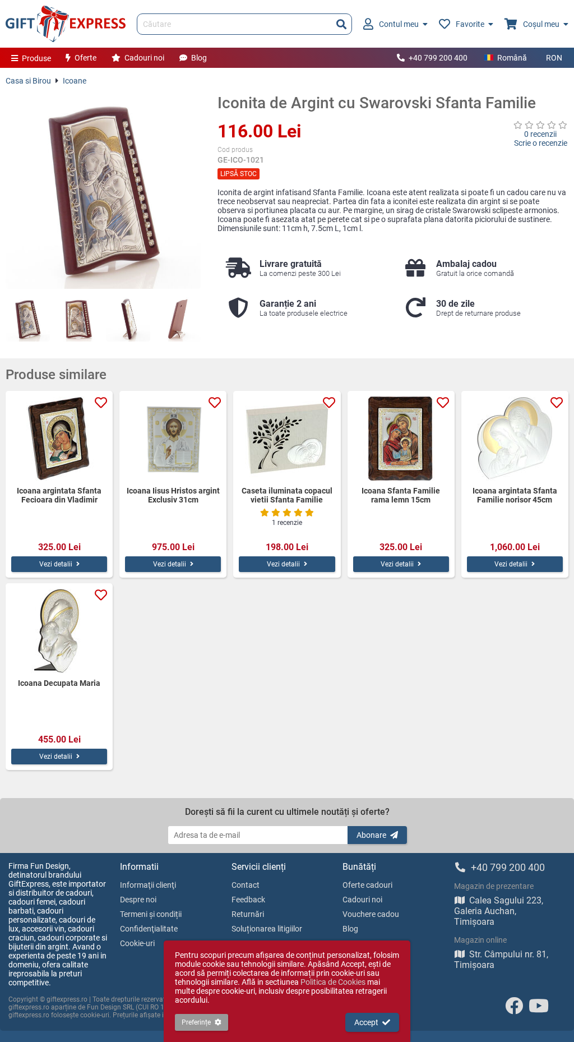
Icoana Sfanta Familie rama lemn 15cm (401, 495)
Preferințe (196, 1022)
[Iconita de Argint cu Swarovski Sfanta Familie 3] (128, 319)
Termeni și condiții (151, 914)
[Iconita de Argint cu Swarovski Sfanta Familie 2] (77, 319)
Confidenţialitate (149, 928)
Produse (36, 58)
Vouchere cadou (370, 914)
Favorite (470, 24)
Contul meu (399, 24)
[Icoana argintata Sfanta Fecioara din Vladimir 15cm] (59, 438)
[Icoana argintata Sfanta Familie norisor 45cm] (515, 438)
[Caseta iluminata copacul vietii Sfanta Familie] (287, 438)
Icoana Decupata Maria (59, 683)
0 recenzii (540, 134)
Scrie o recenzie (540, 143)
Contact (246, 884)
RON (554, 57)
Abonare (371, 835)
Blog (199, 57)
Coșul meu (541, 24)
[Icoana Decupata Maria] (59, 631)
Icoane (74, 80)
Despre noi (138, 899)
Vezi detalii (55, 564)
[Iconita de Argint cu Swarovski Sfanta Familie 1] (28, 319)
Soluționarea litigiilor (267, 928)
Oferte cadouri (367, 884)
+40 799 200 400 (438, 57)
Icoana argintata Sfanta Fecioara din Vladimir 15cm (59, 495)
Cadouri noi (144, 57)
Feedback (248, 899)
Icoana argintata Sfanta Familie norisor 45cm (515, 495)
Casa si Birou (28, 80)
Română (512, 57)
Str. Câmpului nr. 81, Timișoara (501, 959)
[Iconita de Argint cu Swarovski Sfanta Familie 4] (178, 319)
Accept (366, 1022)
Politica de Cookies (332, 982)
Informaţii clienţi (148, 884)
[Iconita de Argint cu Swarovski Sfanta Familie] (103, 191)
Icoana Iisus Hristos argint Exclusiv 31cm (173, 495)
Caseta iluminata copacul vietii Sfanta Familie (287, 495)
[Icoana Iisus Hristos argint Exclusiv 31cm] (173, 438)
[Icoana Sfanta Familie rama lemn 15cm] (401, 438)
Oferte (85, 57)
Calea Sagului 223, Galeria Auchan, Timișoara (498, 911)
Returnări (248, 914)
